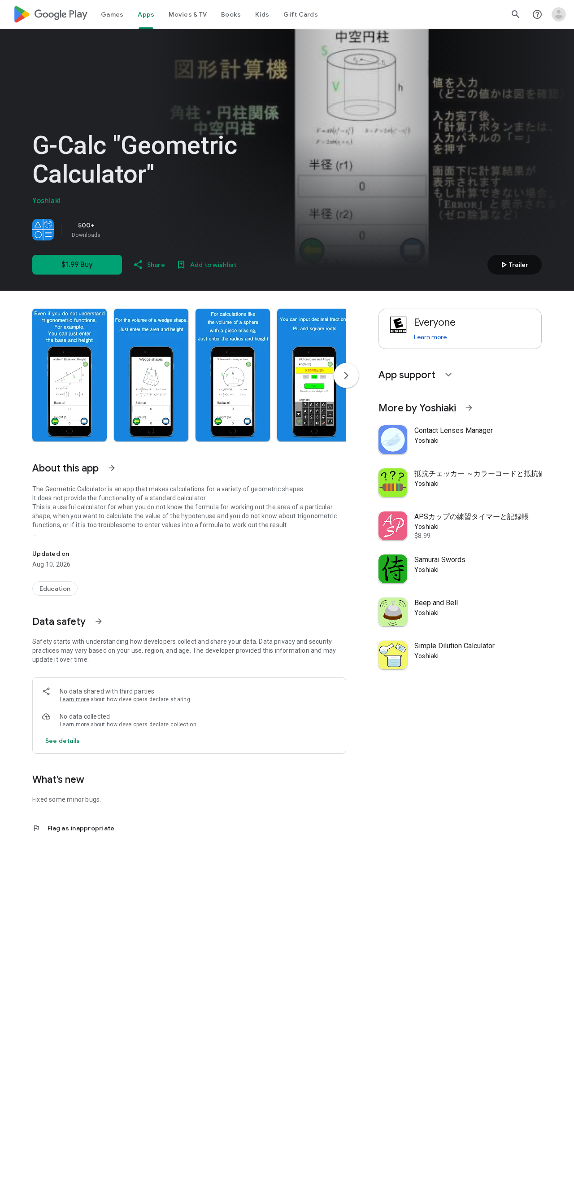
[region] (157, 229)
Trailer (513, 264)
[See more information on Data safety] (98, 621)
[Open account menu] (559, 14)
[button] (69, 375)
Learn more (74, 699)
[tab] (112, 14)
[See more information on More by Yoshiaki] (469, 408)
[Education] (55, 588)
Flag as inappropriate (73, 828)
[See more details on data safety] (63, 740)
